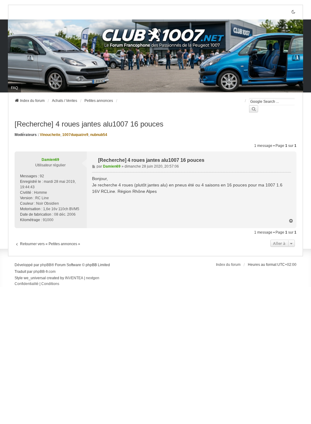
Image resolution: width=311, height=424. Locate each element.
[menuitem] (27, 284)
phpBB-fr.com (44, 271)
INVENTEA (74, 278)
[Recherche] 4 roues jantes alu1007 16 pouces (89, 124)
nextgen (92, 278)
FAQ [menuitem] (14, 88)
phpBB (45, 265)
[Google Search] (253, 109)
